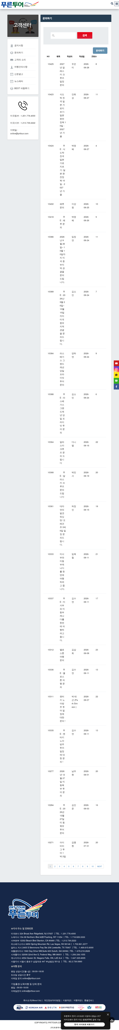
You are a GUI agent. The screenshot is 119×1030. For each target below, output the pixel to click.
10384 (51, 353)
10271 (51, 842)
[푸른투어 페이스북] (116, 387)
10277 (51, 771)
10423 (51, 94)
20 (97, 472)
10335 (51, 730)
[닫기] (108, 1014)
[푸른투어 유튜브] (116, 363)
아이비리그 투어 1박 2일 (63, 849)
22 (97, 441)
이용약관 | (67, 1000)
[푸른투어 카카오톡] (116, 375)
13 (97, 669)
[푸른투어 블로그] (116, 381)
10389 (51, 291)
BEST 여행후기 (21, 88)
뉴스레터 (18, 81)
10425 (51, 63)
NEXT (99, 866)
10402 (51, 203)
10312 (51, 649)
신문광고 (18, 73)
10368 (51, 472)
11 (97, 94)
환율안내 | (89, 1000)
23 (97, 649)
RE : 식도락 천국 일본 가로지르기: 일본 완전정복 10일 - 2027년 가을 (62, 170)
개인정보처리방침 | (52, 1000)
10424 (51, 145)
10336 (51, 669)
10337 (51, 598)
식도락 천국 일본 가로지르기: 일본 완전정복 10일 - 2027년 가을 (63, 115)
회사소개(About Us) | (33, 1000)
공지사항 (18, 45)
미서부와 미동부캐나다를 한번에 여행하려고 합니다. (62, 571)
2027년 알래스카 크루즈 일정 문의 (62, 74)
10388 (51, 394)
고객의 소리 (20, 59)
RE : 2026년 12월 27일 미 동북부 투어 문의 (62, 818)
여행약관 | (78, 1000)
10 (97, 203)
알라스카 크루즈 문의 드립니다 (62, 452)
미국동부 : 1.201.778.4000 (22, 115)
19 (97, 506)
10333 (51, 553)
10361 (51, 506)
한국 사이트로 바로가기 (84, 1024)
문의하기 (18, 52)
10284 (51, 804)
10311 (51, 696)
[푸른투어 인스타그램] (116, 369)
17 (97, 598)
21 (97, 553)
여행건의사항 (20, 66)
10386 (51, 236)
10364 (51, 441)
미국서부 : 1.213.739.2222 (22, 122)
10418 (51, 216)
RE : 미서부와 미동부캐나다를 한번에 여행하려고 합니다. (62, 619)
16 (97, 804)
